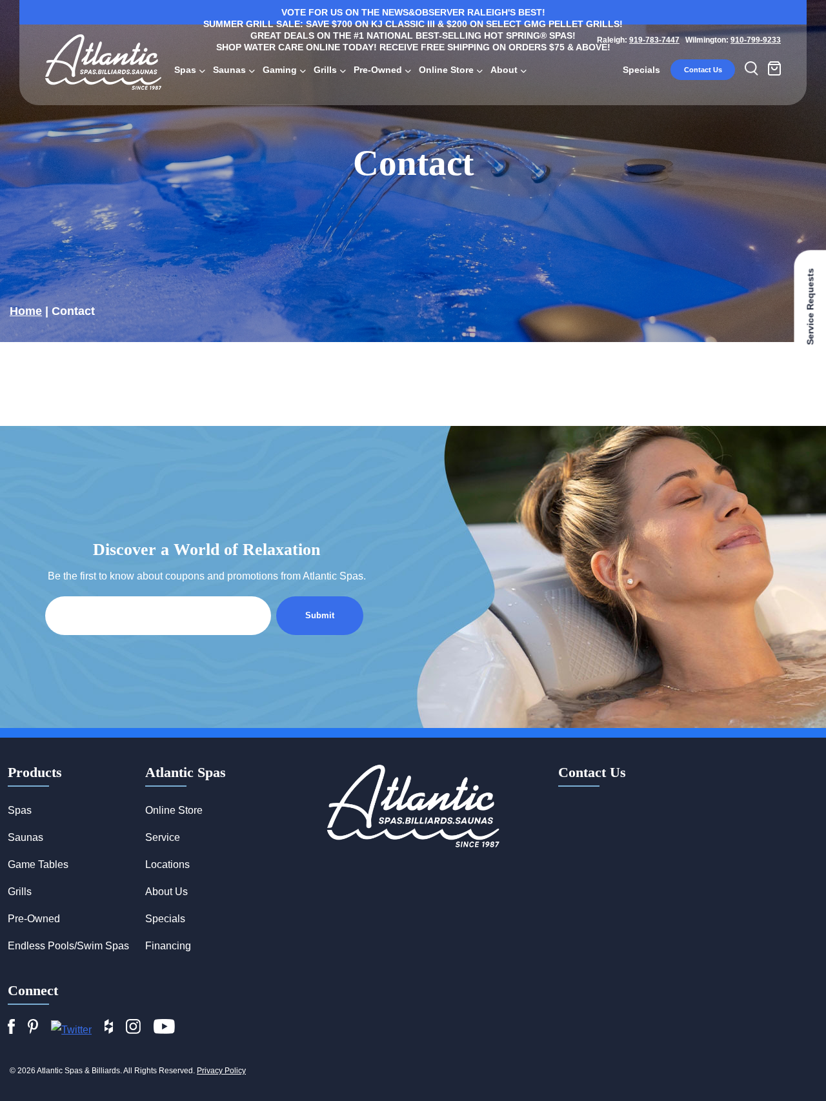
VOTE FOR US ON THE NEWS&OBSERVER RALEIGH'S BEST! (413, 12)
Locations (167, 864)
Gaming (280, 70)
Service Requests (810, 306)
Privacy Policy (221, 1070)
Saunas (229, 70)
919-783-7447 (654, 40)
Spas (185, 70)
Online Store (446, 70)
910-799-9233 (755, 40)
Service (162, 837)
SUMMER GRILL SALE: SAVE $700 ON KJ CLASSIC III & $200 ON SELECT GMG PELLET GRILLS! (413, 24)
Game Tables (38, 864)
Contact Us (703, 70)
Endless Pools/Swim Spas (68, 945)
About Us (166, 891)
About (504, 70)
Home (26, 311)
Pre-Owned (378, 70)
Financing (168, 945)
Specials (641, 70)
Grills (325, 70)
